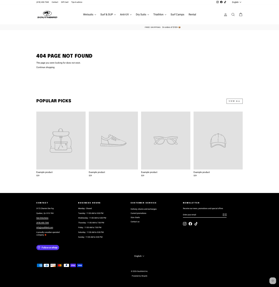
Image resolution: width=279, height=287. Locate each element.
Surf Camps (177, 14)
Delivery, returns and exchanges (144, 209)
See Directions (42, 218)
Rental (192, 14)
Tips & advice (76, 2)
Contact (55, 2)
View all (234, 101)
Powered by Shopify (139, 276)
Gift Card (64, 2)
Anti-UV (124, 14)
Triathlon (158, 14)
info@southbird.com (44, 227)
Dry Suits (141, 14)
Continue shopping (45, 67)
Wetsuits (88, 14)
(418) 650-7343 (42, 2)
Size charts (135, 217)
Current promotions (138, 213)
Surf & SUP (106, 14)
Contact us (135, 222)
